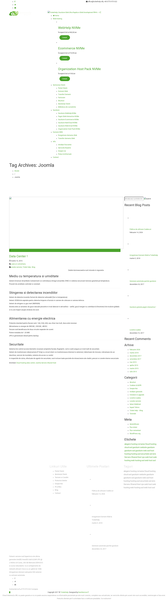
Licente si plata (135, 330)
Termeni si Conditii (61, 477)
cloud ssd (128, 447)
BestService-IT (83, 592)
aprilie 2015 (134, 365)
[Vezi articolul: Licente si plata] (139, 318)
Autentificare (134, 424)
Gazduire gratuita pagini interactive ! (143, 307)
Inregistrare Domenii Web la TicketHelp (144, 255)
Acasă (16, 171)
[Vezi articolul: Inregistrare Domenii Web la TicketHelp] (139, 244)
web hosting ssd (137, 460)
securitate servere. (148, 454)
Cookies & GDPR (135, 385)
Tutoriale (133, 414)
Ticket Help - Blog (29, 267)
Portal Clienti (59, 471)
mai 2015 (133, 362)
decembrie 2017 (135, 356)
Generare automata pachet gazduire (143, 281)
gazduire (151, 447)
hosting (127, 454)
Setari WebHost (135, 404)
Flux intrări (133, 427)
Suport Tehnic (135, 407)
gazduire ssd (129, 451)
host (152, 451)
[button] (97, 12)
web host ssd (150, 460)
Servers (44, 363)
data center (31, 363)
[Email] (15, 8)
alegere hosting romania (134, 444)
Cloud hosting (21, 363)
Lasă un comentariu (18, 264)
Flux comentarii (135, 430)
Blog (56, 490)
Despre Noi (134, 388)
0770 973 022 (26, 589)
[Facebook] (14, 1)
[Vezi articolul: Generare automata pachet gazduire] (139, 270)
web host (149, 457)
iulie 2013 (133, 372)
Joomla (38, 363)
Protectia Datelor (61, 481)
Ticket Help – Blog (136, 410)
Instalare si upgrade (137, 395)
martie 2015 (134, 368)
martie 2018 (134, 353)
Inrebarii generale (136, 392)
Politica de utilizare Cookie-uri (140, 229)
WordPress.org (135, 433)
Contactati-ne (14, 589)
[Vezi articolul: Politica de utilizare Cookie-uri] (139, 218)
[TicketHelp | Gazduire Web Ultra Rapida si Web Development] (70, 12)
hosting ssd (135, 454)
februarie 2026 (135, 350)
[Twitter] (15, 5)
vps (143, 457)
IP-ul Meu (58, 487)
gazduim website (140, 447)
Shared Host (51, 363)
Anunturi (133, 382)
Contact (58, 493)
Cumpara (34, 589)
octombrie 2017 (135, 359)
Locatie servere (16, 267)
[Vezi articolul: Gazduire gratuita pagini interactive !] (139, 296)
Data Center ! (18, 256)
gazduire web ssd (142, 451)
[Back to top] (9, 592)
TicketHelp (64, 592)
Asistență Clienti (61, 474)
